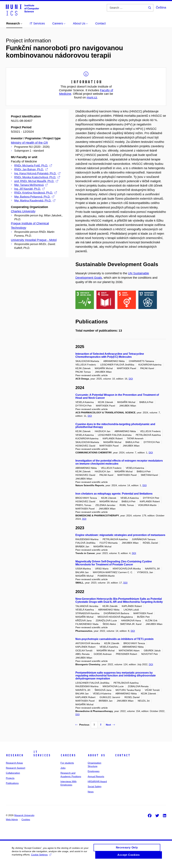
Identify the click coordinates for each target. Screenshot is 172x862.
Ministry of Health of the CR (29, 142)
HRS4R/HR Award (97, 781)
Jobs (63, 768)
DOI (131, 378)
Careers (68, 755)
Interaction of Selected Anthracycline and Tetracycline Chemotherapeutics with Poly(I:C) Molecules (109, 355)
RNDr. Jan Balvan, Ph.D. (29, 169)
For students (67, 763)
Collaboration (13, 773)
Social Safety (94, 786)
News (91, 791)
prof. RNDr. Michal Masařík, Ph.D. (34, 181)
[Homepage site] (22, 9)
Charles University (23, 211)
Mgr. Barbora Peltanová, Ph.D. (32, 196)
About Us (96, 755)
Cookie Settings (39, 854)
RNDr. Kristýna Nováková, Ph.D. (33, 192)
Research (14, 755)
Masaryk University (24, 815)
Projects (10, 778)
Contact (122, 755)
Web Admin (12, 819)
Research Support (15, 768)
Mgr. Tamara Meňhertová (29, 185)
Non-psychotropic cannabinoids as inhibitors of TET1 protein (114, 639)
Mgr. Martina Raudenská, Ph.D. (32, 200)
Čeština (161, 7)
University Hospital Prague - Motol (34, 240)
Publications (12, 783)
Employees (93, 771)
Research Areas (14, 763)
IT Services (42, 753)
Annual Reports (96, 776)
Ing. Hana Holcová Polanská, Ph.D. (35, 173)
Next (108, 724)
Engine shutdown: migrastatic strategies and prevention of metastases (120, 535)
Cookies (26, 819)
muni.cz (92, 97)
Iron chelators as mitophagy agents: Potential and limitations (114, 493)
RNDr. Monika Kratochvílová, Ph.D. (35, 177)
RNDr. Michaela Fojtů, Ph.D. (31, 165)
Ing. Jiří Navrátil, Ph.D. (27, 188)
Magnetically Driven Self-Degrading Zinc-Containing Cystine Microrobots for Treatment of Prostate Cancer (113, 563)
